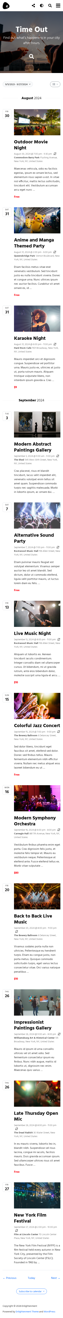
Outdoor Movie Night (31, 144)
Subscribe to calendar (30, 1291)
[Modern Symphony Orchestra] (37, 798)
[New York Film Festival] (37, 1195)
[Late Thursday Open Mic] (37, 1094)
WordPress (49, 1311)
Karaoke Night (30, 338)
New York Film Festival (30, 1218)
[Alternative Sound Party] (37, 515)
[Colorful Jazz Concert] (37, 706)
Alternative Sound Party (34, 538)
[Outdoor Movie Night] (37, 122)
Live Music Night (32, 633)
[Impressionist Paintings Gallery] (37, 1002)
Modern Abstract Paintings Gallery (32, 447)
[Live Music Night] (37, 614)
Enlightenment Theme (27, 1311)
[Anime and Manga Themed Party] (37, 220)
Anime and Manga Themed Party (34, 243)
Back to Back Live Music (33, 919)
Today (31, 1278)
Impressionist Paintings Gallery (32, 1025)
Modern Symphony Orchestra (35, 820)
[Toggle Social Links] (33, 5)
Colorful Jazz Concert (37, 725)
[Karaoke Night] (37, 319)
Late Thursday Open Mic (36, 1116)
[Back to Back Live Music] (37, 896)
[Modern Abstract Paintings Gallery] (37, 424)
